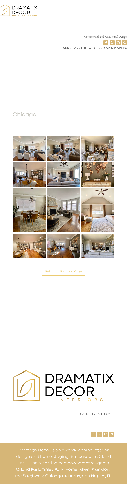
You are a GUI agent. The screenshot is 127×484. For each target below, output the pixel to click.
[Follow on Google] (124, 42)
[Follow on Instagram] (118, 42)
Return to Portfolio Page (63, 271)
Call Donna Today (95, 414)
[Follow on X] (112, 42)
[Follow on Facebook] (105, 42)
